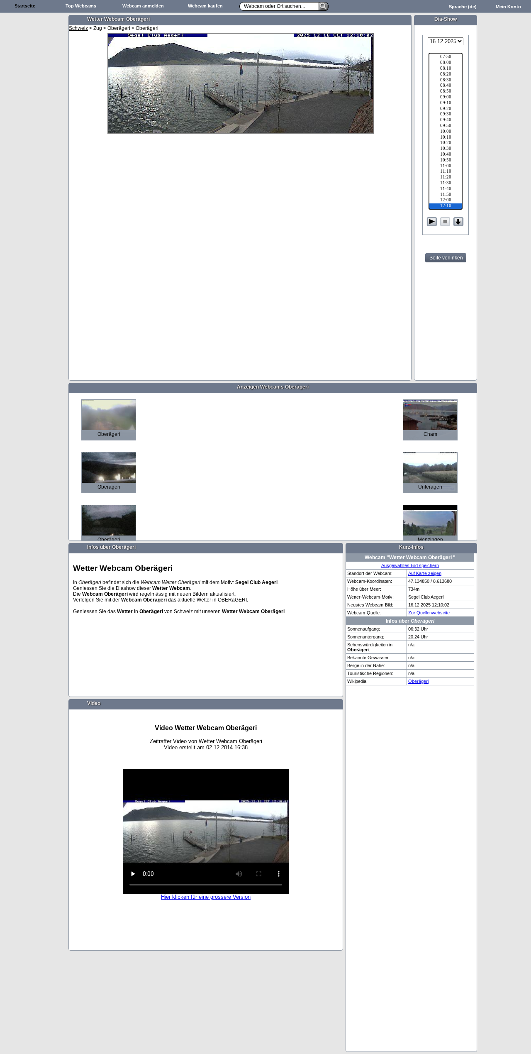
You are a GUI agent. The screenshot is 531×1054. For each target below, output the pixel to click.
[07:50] (445, 57)
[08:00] (445, 63)
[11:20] (445, 178)
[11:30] (445, 183)
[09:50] (445, 126)
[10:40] (445, 155)
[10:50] (445, 161)
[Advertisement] (33, 143)
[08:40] (445, 86)
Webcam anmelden (143, 5)
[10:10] (445, 138)
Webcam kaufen (205, 5)
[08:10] (445, 69)
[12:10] (445, 206)
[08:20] (445, 75)
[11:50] (445, 195)
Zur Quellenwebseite (429, 612)
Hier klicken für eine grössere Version (206, 897)
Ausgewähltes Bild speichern (410, 565)
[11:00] (445, 166)
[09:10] (445, 103)
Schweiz (78, 28)
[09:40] (445, 120)
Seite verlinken (446, 258)
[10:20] (445, 143)
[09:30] (445, 114)
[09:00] (445, 97)
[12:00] (445, 200)
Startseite (25, 5)
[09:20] (445, 109)
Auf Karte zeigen (424, 573)
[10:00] (445, 132)
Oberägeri (418, 681)
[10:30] (445, 149)
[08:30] (445, 80)
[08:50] (445, 92)
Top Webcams (81, 5)
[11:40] (445, 189)
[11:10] (445, 172)
